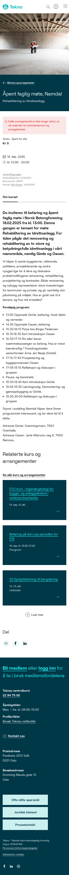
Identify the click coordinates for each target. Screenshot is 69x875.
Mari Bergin (16, 184)
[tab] (10, 198)
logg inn (47, 668)
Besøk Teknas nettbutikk (19, 721)
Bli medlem (15, 668)
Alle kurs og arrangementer (20, 82)
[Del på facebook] (15, 643)
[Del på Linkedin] (25, 643)
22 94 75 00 (11, 695)
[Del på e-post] (6, 643)
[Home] (12, 7)
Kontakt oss (16, 736)
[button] (48, 6)
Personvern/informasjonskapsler (20, 847)
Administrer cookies (13, 854)
